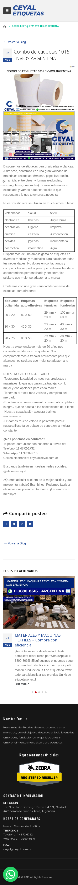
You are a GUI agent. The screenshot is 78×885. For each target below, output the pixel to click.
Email (30, 524)
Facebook (6, 524)
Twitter (14, 524)
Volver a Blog (16, 42)
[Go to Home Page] (4, 26)
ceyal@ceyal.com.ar (17, 849)
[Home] (28, 10)
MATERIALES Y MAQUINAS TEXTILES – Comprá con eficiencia (38, 640)
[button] (32, 692)
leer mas (21, 683)
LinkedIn (22, 524)
